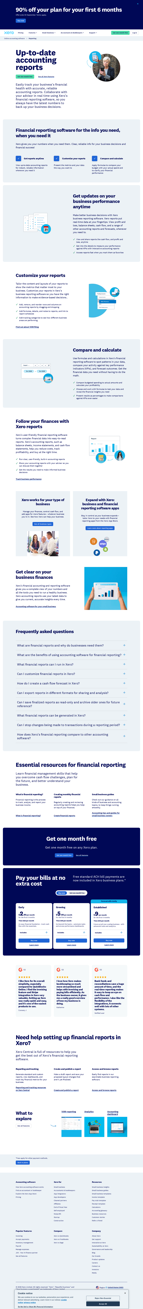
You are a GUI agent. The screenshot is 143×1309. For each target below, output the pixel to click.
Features (32, 33)
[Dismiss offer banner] (137, 3)
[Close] (125, 1293)
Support (92, 33)
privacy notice (30, 1302)
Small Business (48, 33)
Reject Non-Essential (103, 1298)
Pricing (20, 33)
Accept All (103, 1304)
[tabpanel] (71, 924)
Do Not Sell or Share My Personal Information (35, 1307)
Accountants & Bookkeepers (71, 33)
